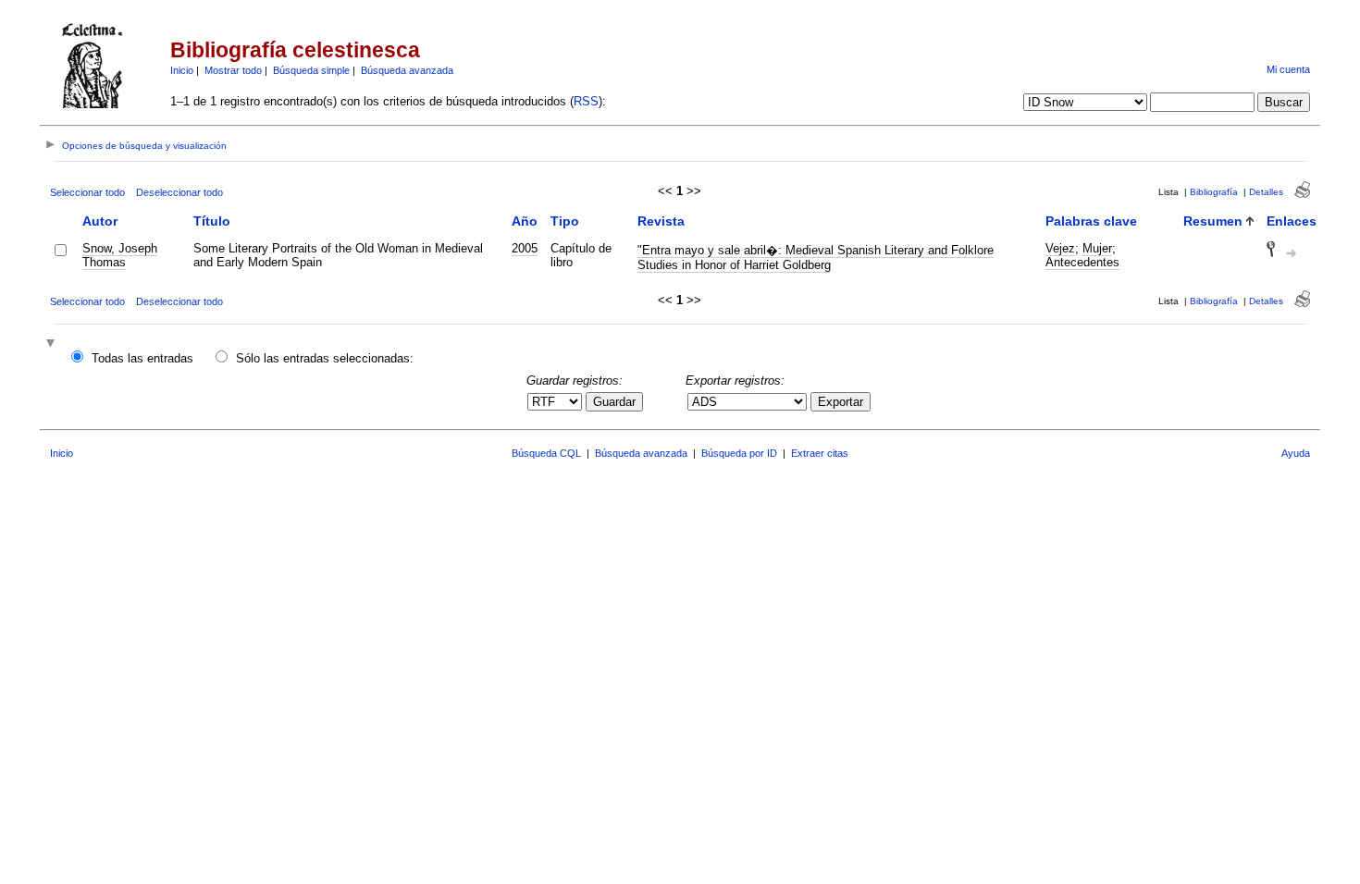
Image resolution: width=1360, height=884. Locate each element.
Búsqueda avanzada (407, 70)
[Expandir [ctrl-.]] (52, 344)
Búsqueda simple (311, 70)
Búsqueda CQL (546, 453)
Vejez (1060, 248)
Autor (99, 221)
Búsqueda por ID (739, 453)
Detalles (1266, 192)
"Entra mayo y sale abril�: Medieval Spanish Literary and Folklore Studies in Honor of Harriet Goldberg (815, 257)
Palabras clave (1091, 221)
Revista (661, 221)
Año (525, 221)
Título (211, 221)
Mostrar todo (233, 70)
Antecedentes (1082, 262)
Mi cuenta (1288, 69)
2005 (525, 248)
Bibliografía (1214, 192)
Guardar (614, 402)
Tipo (564, 221)
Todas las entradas (142, 358)
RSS (586, 101)
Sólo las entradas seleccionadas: (325, 358)
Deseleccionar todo (179, 192)
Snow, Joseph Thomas (119, 255)
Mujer (1097, 248)
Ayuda (1295, 453)
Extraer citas (819, 453)
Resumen (1213, 221)
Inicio (181, 70)
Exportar (840, 402)
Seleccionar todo (87, 192)
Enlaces (1292, 221)
